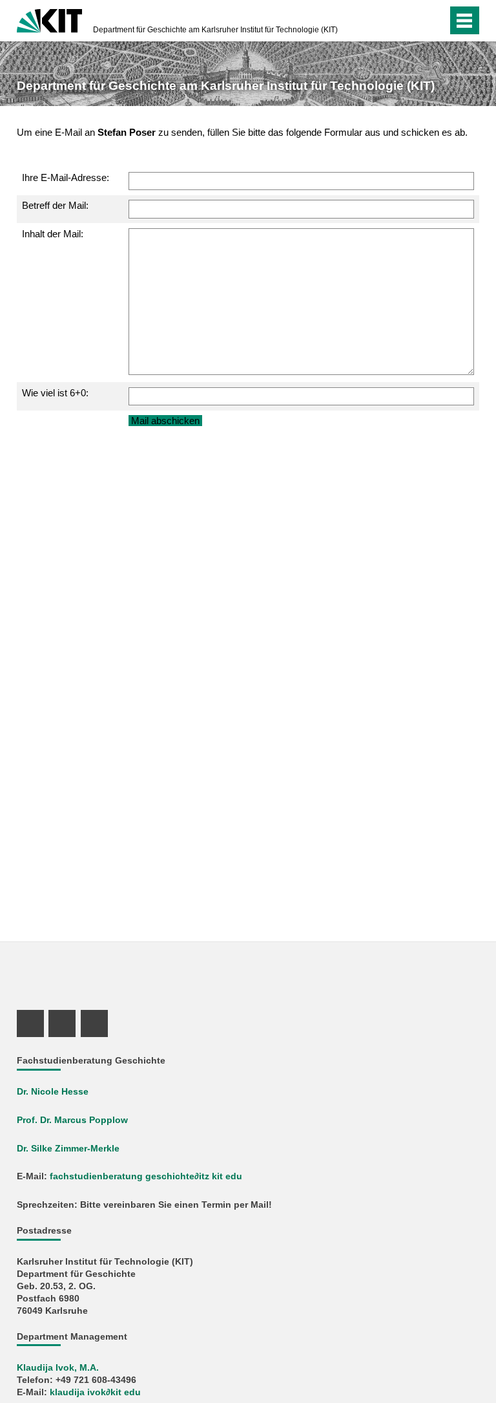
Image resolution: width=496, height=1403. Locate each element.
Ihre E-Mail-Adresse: (65, 177)
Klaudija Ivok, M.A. (58, 1368)
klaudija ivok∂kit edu (95, 1392)
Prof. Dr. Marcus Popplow (72, 1120)
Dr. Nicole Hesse (52, 1092)
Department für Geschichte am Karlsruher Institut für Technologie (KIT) (215, 29)
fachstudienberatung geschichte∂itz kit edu (146, 1176)
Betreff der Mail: (55, 205)
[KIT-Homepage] (49, 19)
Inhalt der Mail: (52, 233)
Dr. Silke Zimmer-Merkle (68, 1148)
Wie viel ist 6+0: (55, 392)
